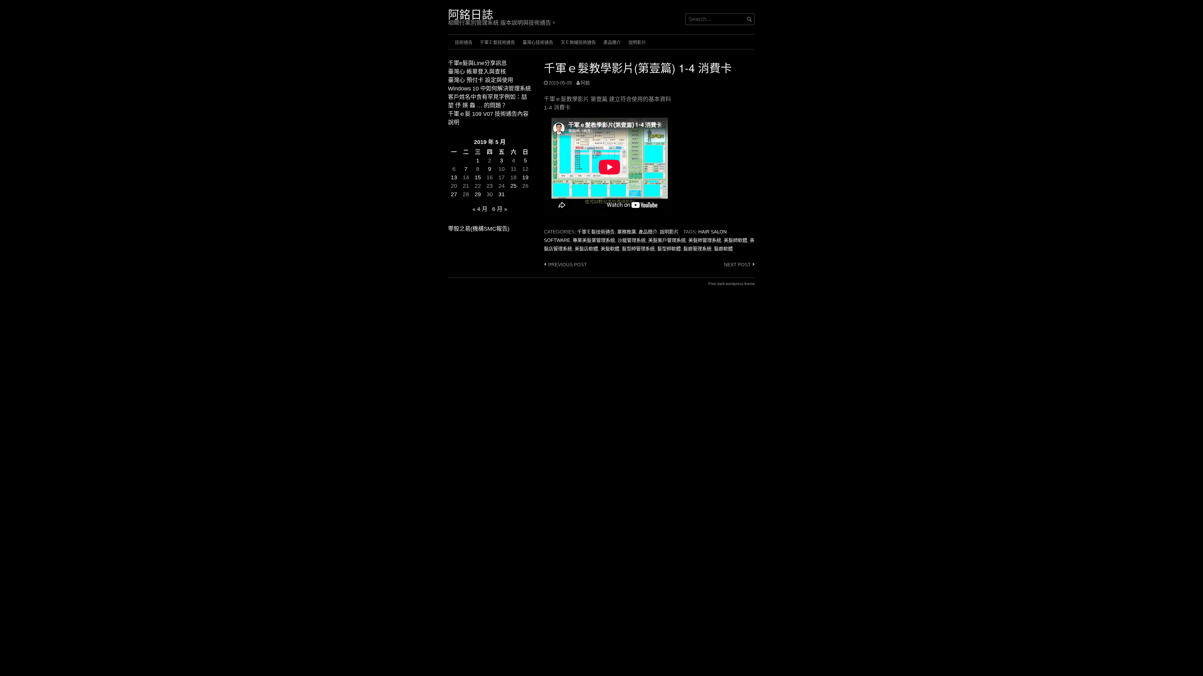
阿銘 (585, 82)
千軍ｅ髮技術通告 (497, 42)
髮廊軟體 (723, 248)
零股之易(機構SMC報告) (478, 229)
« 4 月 (479, 209)
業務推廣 (626, 231)
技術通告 (463, 42)
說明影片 (637, 42)
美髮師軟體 (735, 240)
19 (525, 177)
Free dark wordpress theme (731, 284)
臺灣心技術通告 (538, 42)
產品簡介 (612, 42)
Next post (737, 264)
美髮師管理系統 (704, 240)
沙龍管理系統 (631, 240)
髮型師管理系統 (638, 248)
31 (501, 194)
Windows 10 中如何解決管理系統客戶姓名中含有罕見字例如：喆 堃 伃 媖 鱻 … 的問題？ (489, 97)
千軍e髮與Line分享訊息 (477, 63)
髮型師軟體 (669, 248)
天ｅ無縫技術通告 (578, 42)
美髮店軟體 (586, 248)
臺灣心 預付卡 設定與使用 (480, 80)
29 (478, 194)
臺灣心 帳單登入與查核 (477, 72)
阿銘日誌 (470, 14)
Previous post (567, 264)
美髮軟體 (610, 248)
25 (513, 186)
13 (454, 177)
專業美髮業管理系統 (594, 240)
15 (478, 177)
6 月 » (499, 209)
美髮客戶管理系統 (667, 240)
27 (454, 194)
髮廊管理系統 (697, 248)
